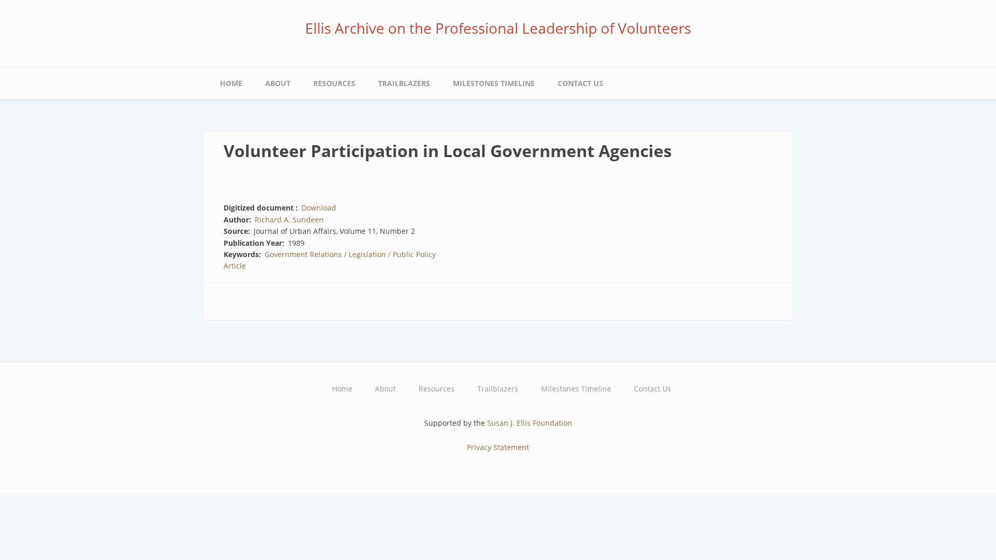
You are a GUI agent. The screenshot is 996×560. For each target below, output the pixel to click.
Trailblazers (404, 83)
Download (318, 208)
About (277, 83)
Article (235, 266)
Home (231, 83)
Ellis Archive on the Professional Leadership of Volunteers (498, 28)
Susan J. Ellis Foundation (529, 423)
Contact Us (580, 83)
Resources (334, 83)
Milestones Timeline (494, 83)
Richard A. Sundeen (289, 220)
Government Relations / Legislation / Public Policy (350, 254)
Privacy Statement (498, 447)
